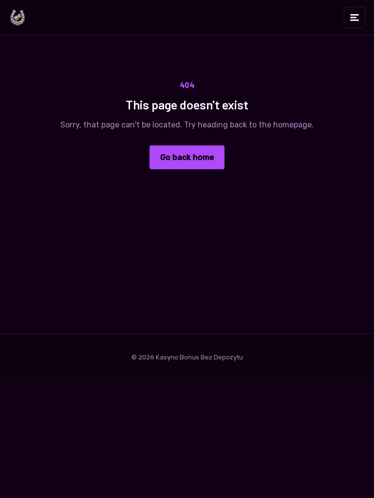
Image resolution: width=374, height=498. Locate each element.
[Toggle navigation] (354, 17)
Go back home (187, 157)
